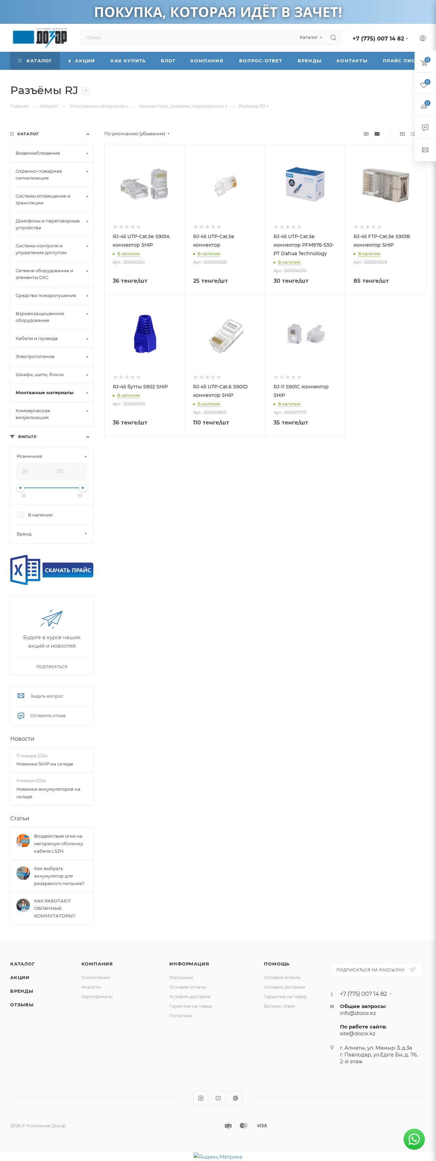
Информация (189, 963)
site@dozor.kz (357, 1033)
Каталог (22, 963)
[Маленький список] (366, 133)
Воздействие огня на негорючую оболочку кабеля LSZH (58, 843)
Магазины (181, 977)
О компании (95, 977)
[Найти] (333, 37)
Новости (22, 739)
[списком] (413, 133)
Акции (20, 977)
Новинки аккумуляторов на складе (48, 792)
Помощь (277, 963)
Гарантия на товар (190, 1006)
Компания (97, 963)
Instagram (200, 1098)
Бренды (21, 991)
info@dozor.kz (358, 1013)
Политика (180, 1015)
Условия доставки (190, 996)
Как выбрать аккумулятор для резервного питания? (59, 876)
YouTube (218, 1098)
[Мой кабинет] (423, 39)
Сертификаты (97, 996)
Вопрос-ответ (279, 1006)
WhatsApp (235, 1098)
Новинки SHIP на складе (44, 764)
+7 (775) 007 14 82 (378, 38)
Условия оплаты (187, 987)
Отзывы (22, 1004)
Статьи (19, 818)
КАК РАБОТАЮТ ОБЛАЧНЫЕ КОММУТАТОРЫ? (54, 908)
